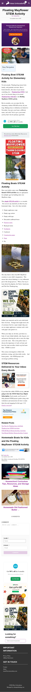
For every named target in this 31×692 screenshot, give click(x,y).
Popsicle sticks (8, 222)
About (4, 669)
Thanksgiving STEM (18, 92)
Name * (6, 538)
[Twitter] (22, 675)
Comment (5, 522)
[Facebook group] (5, 679)
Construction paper (9, 235)
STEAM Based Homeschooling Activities (14, 431)
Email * (6, 545)
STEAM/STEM (21, 459)
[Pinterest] (18, 675)
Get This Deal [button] (15, 126)
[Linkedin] (9, 679)
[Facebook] (9, 675)
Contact (5, 667)
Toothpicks (7, 229)
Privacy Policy (6, 656)
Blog (2, 459)
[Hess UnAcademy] (16, 3)
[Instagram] (14, 675)
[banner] (15, 124)
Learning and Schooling (13, 459)
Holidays (5, 459)
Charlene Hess (16, 16)
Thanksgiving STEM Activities (11, 428)
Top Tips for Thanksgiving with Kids (12, 426)
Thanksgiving (4, 460)
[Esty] (5, 675)
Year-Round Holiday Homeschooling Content (15, 433)
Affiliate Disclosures (8, 658)
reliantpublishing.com (18, 687)
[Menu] (2, 3)
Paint (5, 238)
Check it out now (6, 405)
